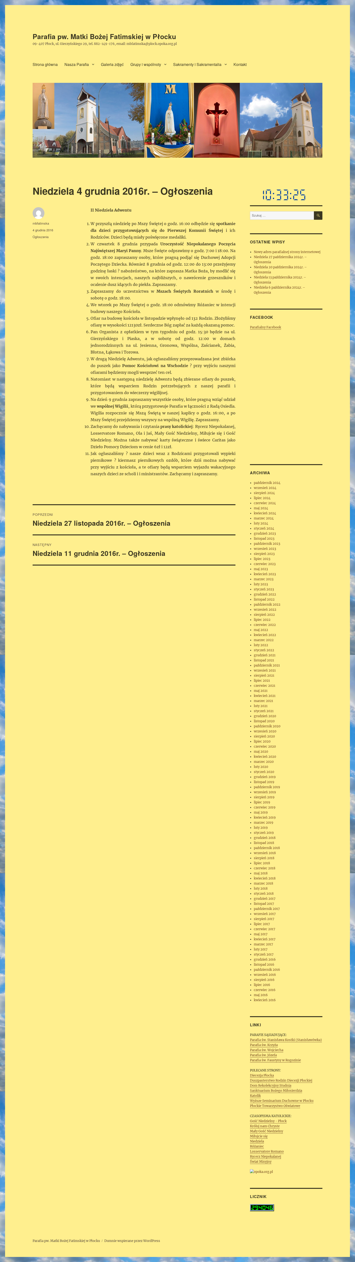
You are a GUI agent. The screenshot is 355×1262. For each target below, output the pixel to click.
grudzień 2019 (265, 777)
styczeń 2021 (264, 711)
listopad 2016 (264, 965)
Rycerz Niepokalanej (265, 1157)
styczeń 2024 (264, 528)
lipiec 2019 (262, 802)
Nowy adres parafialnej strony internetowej (287, 252)
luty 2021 (261, 706)
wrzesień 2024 (265, 488)
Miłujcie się (259, 1136)
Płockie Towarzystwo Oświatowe (275, 1106)
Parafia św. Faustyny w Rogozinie (275, 1060)
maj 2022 (261, 630)
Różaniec (257, 1146)
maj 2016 (261, 995)
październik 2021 (267, 665)
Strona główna (45, 64)
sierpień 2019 (264, 797)
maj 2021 (261, 691)
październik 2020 (267, 726)
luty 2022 (261, 645)
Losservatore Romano (267, 1151)
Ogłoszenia (41, 236)
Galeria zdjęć (112, 64)
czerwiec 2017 (264, 929)
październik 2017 (267, 909)
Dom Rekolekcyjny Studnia (270, 1086)
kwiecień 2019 (265, 817)
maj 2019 (261, 812)
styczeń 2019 (264, 833)
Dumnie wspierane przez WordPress (132, 1241)
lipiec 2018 (262, 863)
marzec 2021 (263, 701)
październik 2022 (267, 605)
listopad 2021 (264, 660)
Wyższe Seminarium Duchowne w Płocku (281, 1101)
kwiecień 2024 (265, 513)
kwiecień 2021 (265, 696)
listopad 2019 (264, 782)
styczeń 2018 (264, 894)
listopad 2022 (264, 599)
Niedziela (257, 1141)
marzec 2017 (263, 944)
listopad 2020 (264, 721)
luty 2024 (261, 523)
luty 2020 (261, 767)
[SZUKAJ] (318, 215)
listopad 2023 (264, 539)
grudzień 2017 (265, 899)
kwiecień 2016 (265, 1000)
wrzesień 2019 (265, 792)
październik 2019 (267, 787)
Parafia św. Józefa (263, 1055)
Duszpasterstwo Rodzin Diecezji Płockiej (281, 1080)
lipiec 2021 (262, 681)
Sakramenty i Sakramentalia (197, 64)
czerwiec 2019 (265, 807)
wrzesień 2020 (265, 731)
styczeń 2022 (264, 650)
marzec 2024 (264, 518)
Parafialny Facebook (265, 327)
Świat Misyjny (260, 1162)
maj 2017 (261, 934)
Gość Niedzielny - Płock (268, 1121)
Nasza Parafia (76, 64)
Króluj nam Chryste (265, 1126)
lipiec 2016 (262, 985)
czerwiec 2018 (264, 868)
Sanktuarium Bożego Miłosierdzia (276, 1091)
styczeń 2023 (264, 589)
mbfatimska (41, 223)
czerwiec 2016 (265, 990)
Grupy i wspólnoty (145, 64)
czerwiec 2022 (265, 625)
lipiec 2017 (262, 924)
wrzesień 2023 (265, 549)
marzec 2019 (263, 823)
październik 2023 (267, 544)
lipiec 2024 (262, 498)
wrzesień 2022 (265, 610)
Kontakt (240, 64)
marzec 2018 (263, 883)
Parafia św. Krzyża (264, 1045)
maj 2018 (261, 873)
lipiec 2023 (262, 559)
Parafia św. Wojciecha (266, 1050)
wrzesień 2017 (265, 914)
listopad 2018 (264, 843)
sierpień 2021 (264, 676)
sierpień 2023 (264, 554)
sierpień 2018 (264, 858)
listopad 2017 (264, 904)
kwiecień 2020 (265, 757)
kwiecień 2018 (265, 878)
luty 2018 (261, 888)
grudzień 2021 (265, 655)
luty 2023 (261, 584)
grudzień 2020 (265, 716)
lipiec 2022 (262, 620)
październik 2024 (267, 483)
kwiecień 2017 (265, 939)
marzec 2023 (263, 579)
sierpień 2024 (264, 493)
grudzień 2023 (265, 534)
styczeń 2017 (264, 954)
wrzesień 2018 (265, 853)
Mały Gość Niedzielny (266, 1131)
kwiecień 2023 (265, 574)
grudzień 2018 (265, 838)
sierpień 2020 (264, 736)
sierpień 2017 (264, 919)
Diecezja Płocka (262, 1075)
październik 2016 (267, 970)
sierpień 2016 (264, 980)
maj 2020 (261, 752)
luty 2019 (261, 828)
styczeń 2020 (264, 772)
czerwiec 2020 (265, 746)
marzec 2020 (264, 762)
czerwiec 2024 (265, 503)
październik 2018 (267, 848)
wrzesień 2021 (265, 670)
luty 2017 (261, 949)
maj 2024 (261, 508)
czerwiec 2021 (264, 686)
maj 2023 (261, 569)
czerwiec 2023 (265, 564)
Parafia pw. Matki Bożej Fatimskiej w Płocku (104, 36)
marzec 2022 (264, 640)
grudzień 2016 (265, 959)
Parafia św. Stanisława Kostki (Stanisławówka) (286, 1040)
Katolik (255, 1096)
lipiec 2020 (262, 741)
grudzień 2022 (265, 594)
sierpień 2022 (264, 615)
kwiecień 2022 (265, 635)
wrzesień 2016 (265, 975)
